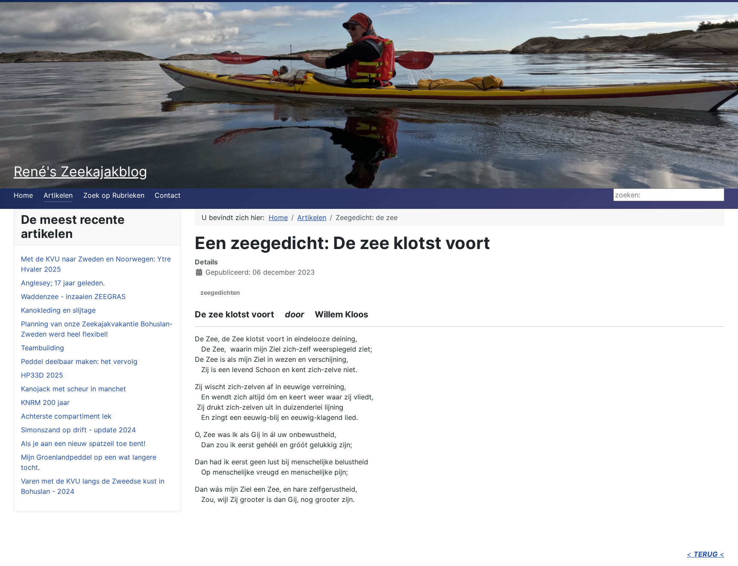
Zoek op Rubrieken (113, 195)
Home (23, 195)
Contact (168, 195)
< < (705, 554)
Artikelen (58, 195)
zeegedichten (220, 292)
